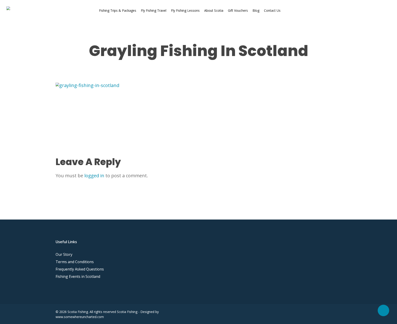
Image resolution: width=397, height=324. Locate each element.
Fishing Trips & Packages (117, 10)
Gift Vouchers (238, 10)
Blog (255, 10)
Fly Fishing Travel (153, 10)
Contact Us (272, 10)
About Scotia (213, 10)
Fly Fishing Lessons (185, 10)
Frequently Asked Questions (80, 269)
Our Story (64, 254)
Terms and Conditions (75, 261)
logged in (94, 175)
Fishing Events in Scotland (78, 276)
